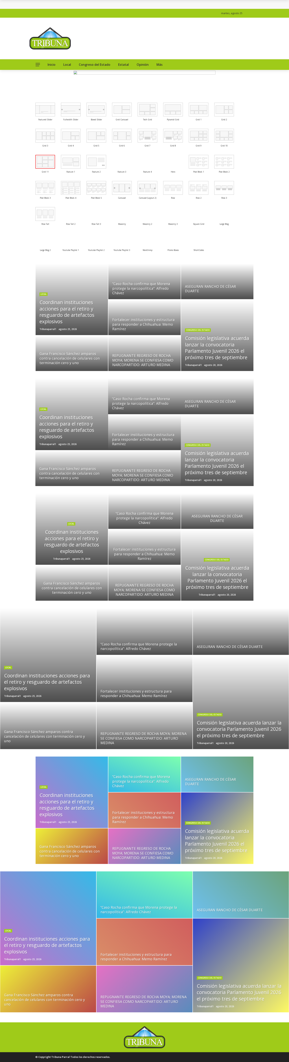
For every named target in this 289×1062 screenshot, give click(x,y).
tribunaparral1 (48, 329)
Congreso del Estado (94, 64)
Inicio (51, 64)
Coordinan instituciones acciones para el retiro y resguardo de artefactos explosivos (101, 4)
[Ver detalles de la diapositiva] (144, 85)
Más (159, 64)
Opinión (143, 64)
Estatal (123, 64)
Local (67, 64)
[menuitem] (45, 109)
